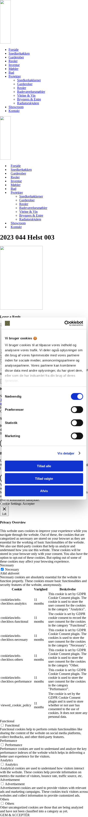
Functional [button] (7, 721)
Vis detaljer (65, 453)
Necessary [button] (7, 565)
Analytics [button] (6, 760)
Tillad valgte (44, 478)
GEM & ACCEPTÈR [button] (15, 815)
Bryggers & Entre (29, 99)
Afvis (44, 491)
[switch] (77, 409)
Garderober (16, 57)
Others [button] (4, 799)
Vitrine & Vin (26, 95)
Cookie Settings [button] (10, 503)
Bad (11, 72)
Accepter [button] (28, 503)
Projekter (15, 76)
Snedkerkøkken (19, 53)
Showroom (16, 107)
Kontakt (14, 111)
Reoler (13, 61)
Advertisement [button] (10, 780)
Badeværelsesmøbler (31, 91)
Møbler (13, 69)
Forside (14, 49)
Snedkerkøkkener (29, 80)
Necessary (12, 569)
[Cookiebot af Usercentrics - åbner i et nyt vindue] (64, 323)
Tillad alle (44, 466)
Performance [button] (8, 740)
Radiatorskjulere (28, 103)
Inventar (14, 65)
